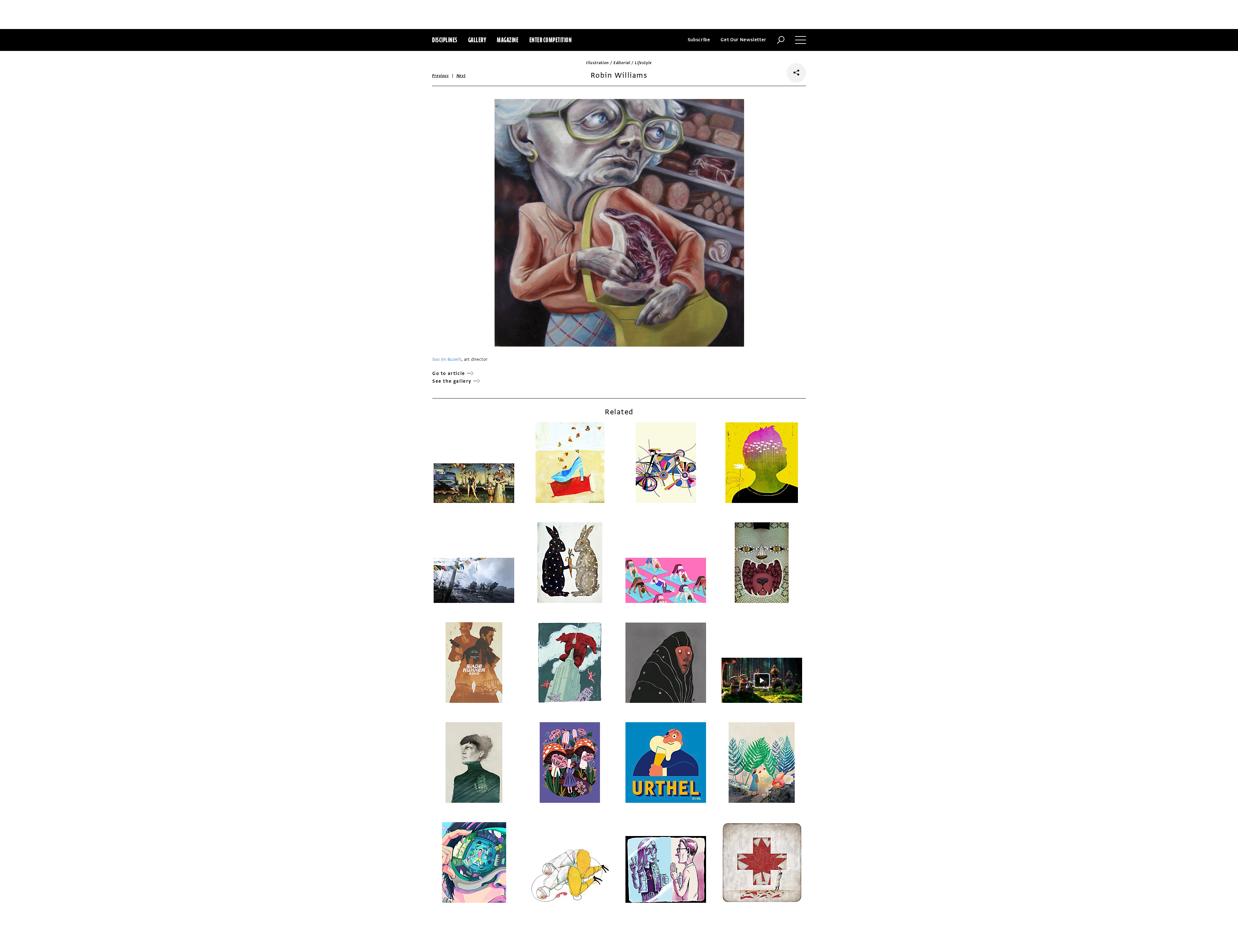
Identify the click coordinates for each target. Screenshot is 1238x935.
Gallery (477, 39)
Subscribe (699, 40)
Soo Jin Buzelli (446, 359)
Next (461, 75)
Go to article (448, 373)
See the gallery (452, 381)
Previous (440, 75)
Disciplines (444, 39)
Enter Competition (550, 39)
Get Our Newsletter (743, 40)
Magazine (507, 39)
